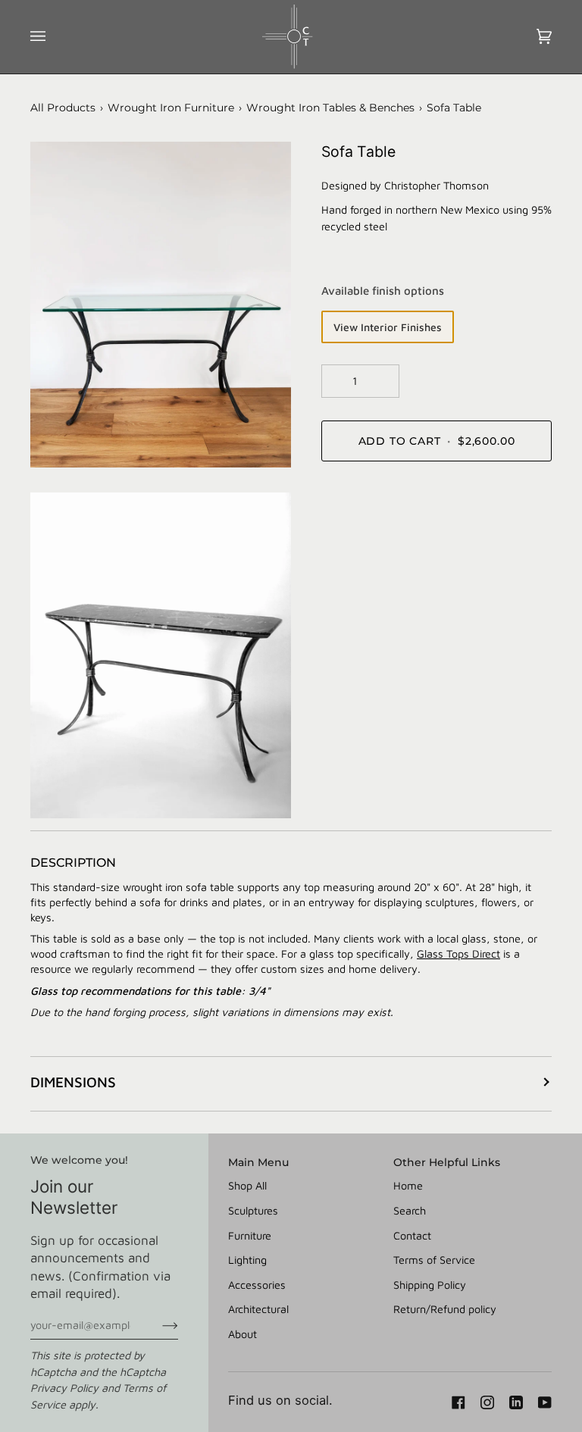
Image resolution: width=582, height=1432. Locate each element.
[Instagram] (487, 1402)
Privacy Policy (64, 1387)
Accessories (257, 1284)
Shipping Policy (429, 1284)
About (242, 1333)
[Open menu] (53, 36)
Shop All (247, 1185)
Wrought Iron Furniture (171, 108)
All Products (62, 108)
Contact (412, 1235)
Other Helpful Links (446, 1162)
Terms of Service (434, 1259)
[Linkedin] (516, 1402)
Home (408, 1185)
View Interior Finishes (387, 326)
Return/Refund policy (444, 1308)
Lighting (247, 1259)
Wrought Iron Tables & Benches (330, 108)
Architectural (258, 1308)
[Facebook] (458, 1402)
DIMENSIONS (73, 1082)
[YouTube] (545, 1402)
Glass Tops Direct (458, 953)
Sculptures (253, 1210)
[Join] (158, 1325)
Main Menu (258, 1162)
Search (409, 1210)
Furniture (249, 1235)
